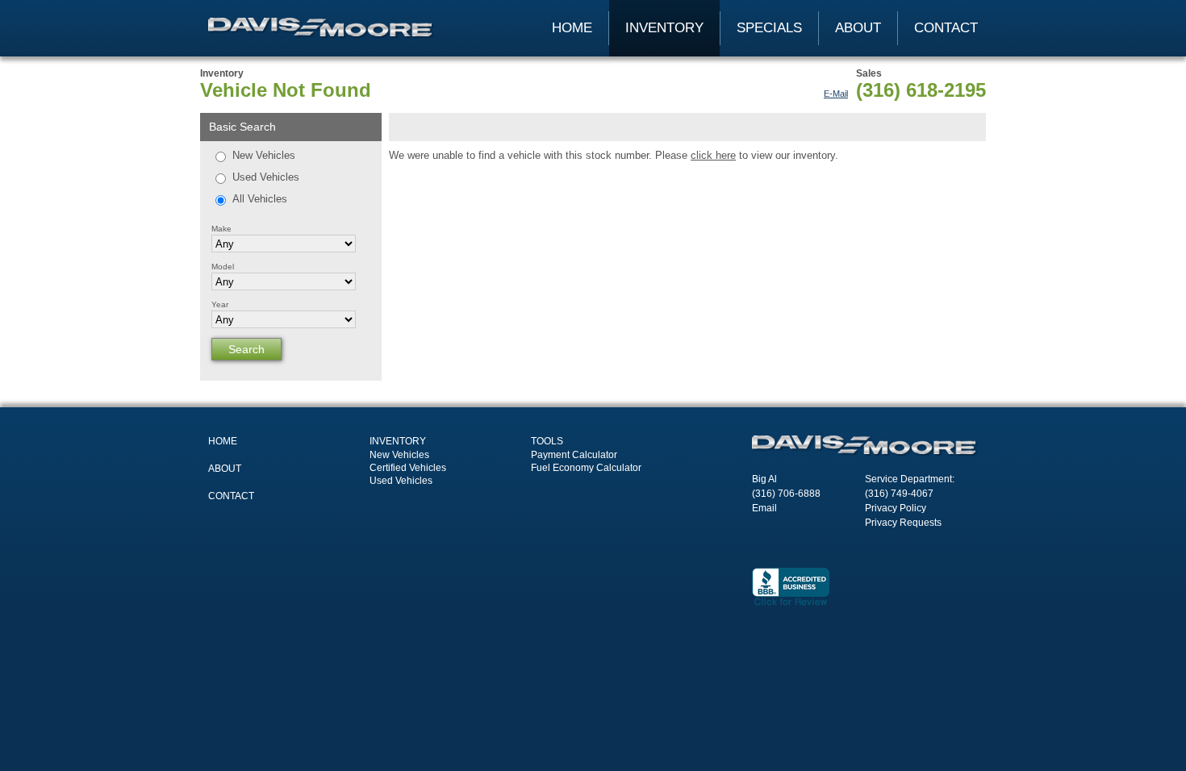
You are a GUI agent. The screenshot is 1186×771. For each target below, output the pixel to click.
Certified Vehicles (408, 467)
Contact (946, 27)
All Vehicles (259, 199)
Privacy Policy (895, 508)
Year (219, 304)
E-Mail (836, 93)
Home (572, 27)
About (858, 27)
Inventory (664, 27)
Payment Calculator (574, 455)
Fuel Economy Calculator (586, 467)
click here (713, 155)
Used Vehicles (265, 177)
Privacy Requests (903, 522)
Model (222, 266)
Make (221, 228)
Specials (769, 27)
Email (764, 508)
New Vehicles (263, 155)
